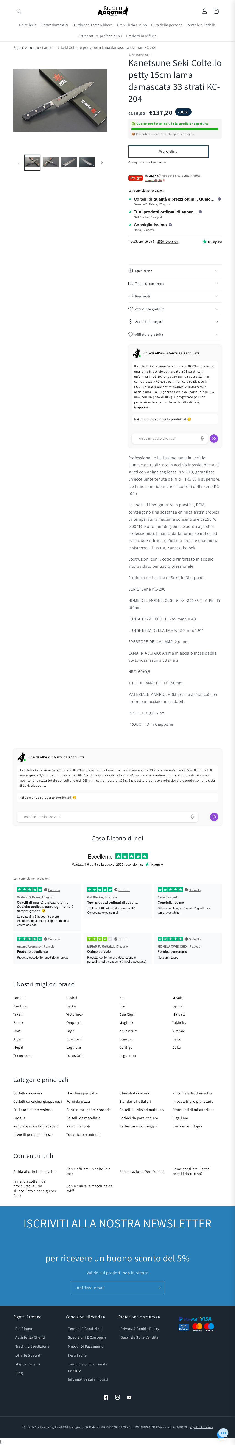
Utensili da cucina (134, 1093)
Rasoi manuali (78, 1126)
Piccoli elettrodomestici (192, 1093)
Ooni (17, 1030)
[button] (19, 11)
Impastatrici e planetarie (192, 1101)
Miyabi (177, 997)
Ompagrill (74, 1022)
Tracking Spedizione (32, 1346)
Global (71, 997)
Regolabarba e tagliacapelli (36, 1126)
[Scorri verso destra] (102, 162)
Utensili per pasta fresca (33, 1134)
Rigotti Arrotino (26, 47)
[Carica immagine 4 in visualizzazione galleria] (87, 162)
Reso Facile (77, 1355)
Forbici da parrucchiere (138, 1118)
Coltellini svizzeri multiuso (141, 1109)
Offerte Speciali (28, 1355)
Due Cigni (127, 1014)
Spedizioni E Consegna (87, 1337)
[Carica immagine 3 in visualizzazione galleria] (69, 162)
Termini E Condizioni (85, 1328)
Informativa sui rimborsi (88, 1379)
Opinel (178, 1006)
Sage (70, 1030)
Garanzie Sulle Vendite (139, 1337)
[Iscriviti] (159, 1288)
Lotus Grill (75, 1055)
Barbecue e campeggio (138, 1126)
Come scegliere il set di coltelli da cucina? (191, 1171)
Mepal (18, 1047)
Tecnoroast (22, 1055)
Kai (122, 997)
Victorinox (74, 1014)
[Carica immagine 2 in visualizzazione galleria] (51, 162)
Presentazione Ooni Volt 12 (142, 1171)
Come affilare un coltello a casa (88, 1171)
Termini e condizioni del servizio (88, 1367)
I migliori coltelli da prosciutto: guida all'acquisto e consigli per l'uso (34, 1188)
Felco (176, 1039)
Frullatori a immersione (33, 1109)
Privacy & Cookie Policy (139, 1328)
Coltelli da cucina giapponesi (37, 1101)
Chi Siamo (23, 1328)
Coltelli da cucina (27, 1093)
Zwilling (20, 1006)
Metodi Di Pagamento (86, 1346)
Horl (122, 1006)
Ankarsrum (128, 1030)
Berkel (71, 1006)
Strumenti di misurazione (193, 1109)
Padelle (19, 1118)
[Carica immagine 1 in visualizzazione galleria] (32, 162)
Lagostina (127, 1055)
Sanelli (19, 997)
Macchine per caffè (82, 1093)
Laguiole (73, 1047)
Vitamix (178, 1030)
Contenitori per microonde (88, 1109)
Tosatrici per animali (83, 1134)
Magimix (126, 1022)
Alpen (18, 1039)
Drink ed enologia (187, 1126)
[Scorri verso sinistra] (18, 162)
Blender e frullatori (135, 1101)
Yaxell (18, 1014)
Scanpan (126, 1039)
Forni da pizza (78, 1101)
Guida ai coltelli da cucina (35, 1171)
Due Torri (74, 1039)
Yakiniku (179, 1022)
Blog (19, 1372)
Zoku (176, 1047)
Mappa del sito (27, 1364)
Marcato (179, 1014)
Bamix (18, 1022)
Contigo (126, 1047)
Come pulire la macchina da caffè (89, 1188)
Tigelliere (180, 1118)
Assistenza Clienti (30, 1337)
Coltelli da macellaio (83, 1118)
